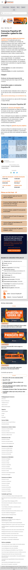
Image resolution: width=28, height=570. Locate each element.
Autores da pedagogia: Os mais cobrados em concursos (12, 535)
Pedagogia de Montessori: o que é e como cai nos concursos (13, 524)
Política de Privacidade (6, 406)
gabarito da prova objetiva (19, 125)
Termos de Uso (4, 404)
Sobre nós (4, 398)
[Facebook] (14, 172)
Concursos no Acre (5, 479)
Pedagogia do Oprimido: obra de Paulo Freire (10, 533)
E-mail (3, 415)
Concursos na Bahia (5, 460)
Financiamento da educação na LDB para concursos (11, 502)
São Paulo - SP (8, 28)
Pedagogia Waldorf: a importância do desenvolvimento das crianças (13, 527)
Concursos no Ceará (5, 462)
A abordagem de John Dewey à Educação (9, 537)
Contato (3, 413)
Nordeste (13, 7)
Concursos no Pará (5, 485)
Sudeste (23, 7)
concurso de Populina (14, 107)
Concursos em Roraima (6, 489)
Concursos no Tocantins (6, 491)
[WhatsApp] (11, 172)
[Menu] (2, 2)
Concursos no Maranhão (6, 464)
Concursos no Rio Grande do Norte (8, 472)
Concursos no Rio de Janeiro (7, 452)
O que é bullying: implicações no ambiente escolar (11, 506)
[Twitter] (17, 172)
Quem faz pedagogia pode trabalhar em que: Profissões (12, 550)
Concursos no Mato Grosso (7, 434)
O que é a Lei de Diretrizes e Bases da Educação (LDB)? (12, 495)
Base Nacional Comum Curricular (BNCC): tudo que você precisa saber (14, 498)
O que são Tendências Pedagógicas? (9, 512)
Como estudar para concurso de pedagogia (10, 546)
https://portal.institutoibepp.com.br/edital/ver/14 (13, 95)
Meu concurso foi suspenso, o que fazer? (9, 564)
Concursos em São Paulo (6, 454)
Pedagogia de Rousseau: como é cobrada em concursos (12, 531)
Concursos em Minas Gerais (7, 450)
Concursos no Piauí (5, 470)
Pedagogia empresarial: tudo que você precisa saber (11, 554)
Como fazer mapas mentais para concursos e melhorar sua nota (14, 552)
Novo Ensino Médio (5, 504)
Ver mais (14, 306)
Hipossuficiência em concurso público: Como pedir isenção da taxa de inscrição (13, 556)
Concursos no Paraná (6, 439)
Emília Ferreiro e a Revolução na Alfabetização (10, 539)
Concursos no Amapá (6, 483)
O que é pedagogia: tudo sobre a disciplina (10, 548)
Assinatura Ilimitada (5, 424)
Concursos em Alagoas (6, 458)
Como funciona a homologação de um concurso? (11, 562)
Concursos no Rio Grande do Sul (8, 443)
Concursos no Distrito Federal (7, 428)
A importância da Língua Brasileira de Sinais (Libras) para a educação (13, 560)
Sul (14, 9)
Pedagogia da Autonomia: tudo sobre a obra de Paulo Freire (13, 529)
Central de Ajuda (5, 411)
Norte (18, 7)
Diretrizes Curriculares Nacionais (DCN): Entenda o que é (12, 510)
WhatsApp (4, 417)
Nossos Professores (5, 400)
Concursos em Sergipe (6, 474)
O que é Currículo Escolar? (6, 508)
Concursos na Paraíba (6, 466)
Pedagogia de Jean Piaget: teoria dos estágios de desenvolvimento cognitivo (11, 520)
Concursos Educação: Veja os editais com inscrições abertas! (13, 544)
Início (2, 28)
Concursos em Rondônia (6, 487)
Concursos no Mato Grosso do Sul (8, 432)
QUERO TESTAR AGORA (14, 250)
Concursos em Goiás (5, 430)
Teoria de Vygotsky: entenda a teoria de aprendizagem (12, 522)
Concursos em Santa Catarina (7, 441)
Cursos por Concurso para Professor (8, 422)
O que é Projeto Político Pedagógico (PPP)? (10, 500)
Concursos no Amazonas (6, 481)
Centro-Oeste (6, 7)
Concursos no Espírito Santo (7, 448)
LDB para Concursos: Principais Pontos (9, 514)
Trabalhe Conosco (5, 402)
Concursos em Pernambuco (7, 468)
